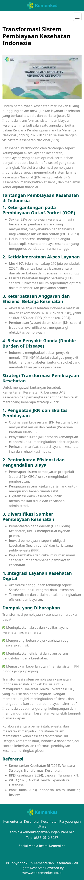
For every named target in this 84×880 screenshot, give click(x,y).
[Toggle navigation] (77, 17)
